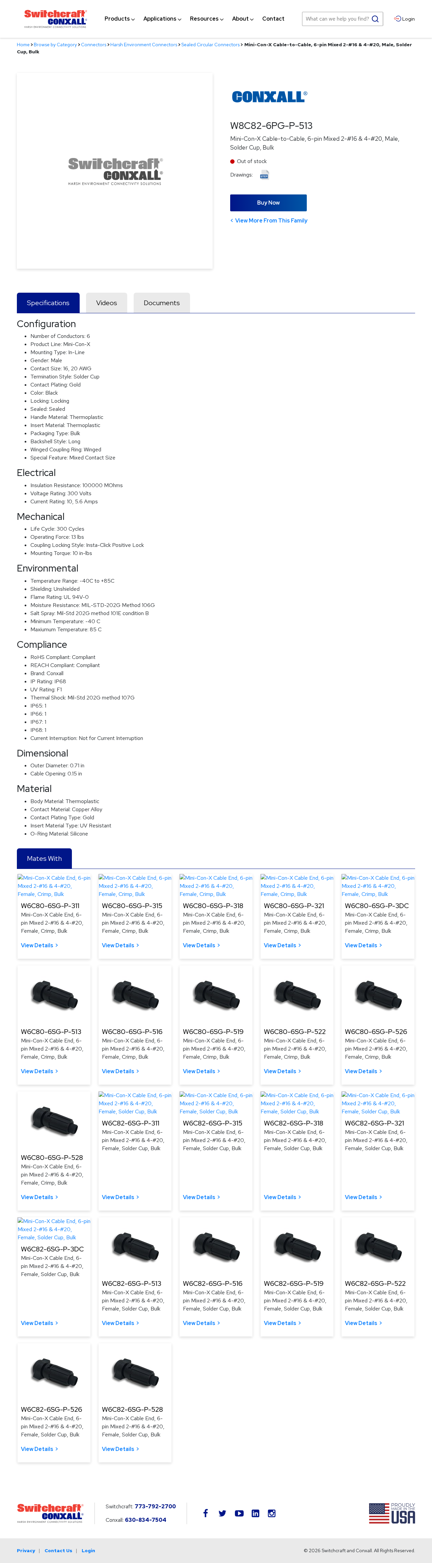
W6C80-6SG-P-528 (52, 1157)
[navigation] (194, 19)
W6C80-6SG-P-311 (50, 905)
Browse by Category (55, 45)
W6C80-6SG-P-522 (295, 1031)
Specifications (48, 302)
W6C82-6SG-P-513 (131, 1283)
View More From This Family (271, 220)
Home (23, 45)
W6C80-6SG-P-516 (132, 1031)
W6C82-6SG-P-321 (374, 1123)
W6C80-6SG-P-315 (132, 905)
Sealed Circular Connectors (210, 45)
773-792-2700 (155, 1506)
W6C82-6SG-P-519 (294, 1283)
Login (88, 1550)
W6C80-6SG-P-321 (294, 905)
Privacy (26, 1550)
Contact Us (58, 1550)
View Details (37, 945)
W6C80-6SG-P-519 (213, 1031)
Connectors (93, 45)
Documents (162, 302)
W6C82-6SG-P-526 (51, 1409)
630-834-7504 (145, 1520)
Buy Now (268, 202)
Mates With (44, 858)
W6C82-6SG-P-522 (375, 1283)
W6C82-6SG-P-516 (212, 1283)
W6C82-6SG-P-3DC (52, 1249)
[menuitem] (117, 19)
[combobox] (342, 19)
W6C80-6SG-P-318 (213, 905)
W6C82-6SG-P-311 (130, 1123)
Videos (106, 302)
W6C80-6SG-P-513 (51, 1031)
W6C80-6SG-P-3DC (377, 905)
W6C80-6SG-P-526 (376, 1031)
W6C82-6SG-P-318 (293, 1123)
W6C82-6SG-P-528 (132, 1409)
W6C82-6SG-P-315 (212, 1123)
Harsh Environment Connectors (143, 45)
